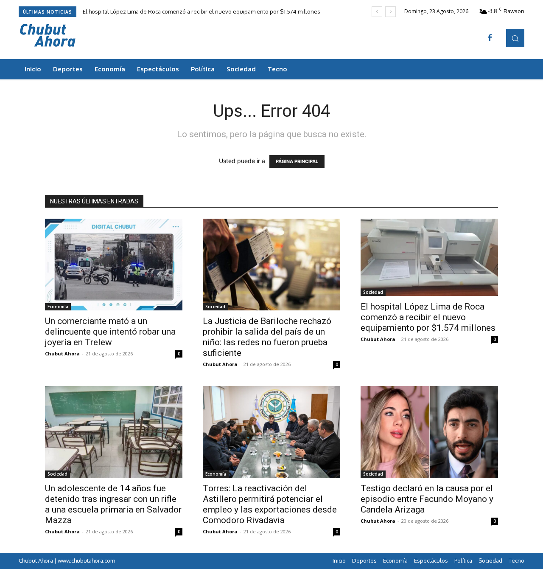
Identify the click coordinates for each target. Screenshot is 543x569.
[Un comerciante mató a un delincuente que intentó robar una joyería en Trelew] (113, 264)
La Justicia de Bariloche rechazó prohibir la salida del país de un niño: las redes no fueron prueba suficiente (267, 337)
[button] (515, 38)
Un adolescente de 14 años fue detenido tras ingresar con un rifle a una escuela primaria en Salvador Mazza (113, 504)
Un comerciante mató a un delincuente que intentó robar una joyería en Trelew (110, 331)
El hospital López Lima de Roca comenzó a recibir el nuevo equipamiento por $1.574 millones (201, 11)
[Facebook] (490, 38)
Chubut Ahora (62, 353)
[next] (390, 11)
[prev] (377, 11)
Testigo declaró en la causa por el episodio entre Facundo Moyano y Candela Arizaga (427, 499)
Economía (58, 307)
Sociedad (215, 307)
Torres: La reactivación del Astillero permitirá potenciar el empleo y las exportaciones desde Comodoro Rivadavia (270, 504)
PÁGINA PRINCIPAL (297, 161)
